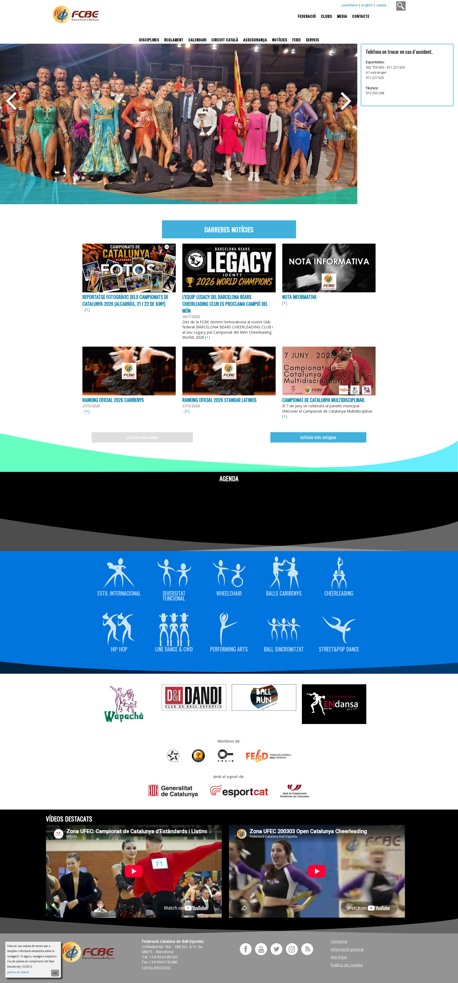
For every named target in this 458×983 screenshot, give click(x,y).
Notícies (279, 39)
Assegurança (255, 39)
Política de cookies (347, 964)
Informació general (347, 949)
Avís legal (339, 956)
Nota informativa (299, 296)
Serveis (312, 39)
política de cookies (18, 972)
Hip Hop (119, 648)
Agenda (229, 478)
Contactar (339, 941)
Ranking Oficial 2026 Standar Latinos (219, 399)
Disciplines (149, 39)
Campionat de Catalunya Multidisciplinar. (323, 399)
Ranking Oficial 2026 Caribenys (113, 399)
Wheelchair (229, 592)
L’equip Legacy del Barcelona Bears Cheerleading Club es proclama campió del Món (225, 303)
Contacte (360, 16)
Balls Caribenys (284, 592)
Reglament (173, 39)
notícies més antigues (318, 437)
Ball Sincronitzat (284, 648)
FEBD (296, 39)
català (381, 5)
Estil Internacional (119, 592)
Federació (307, 16)
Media (342, 16)
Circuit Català (225, 39)
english (367, 5)
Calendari (197, 39)
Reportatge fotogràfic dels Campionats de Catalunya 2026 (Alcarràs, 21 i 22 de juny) (125, 300)
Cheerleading (338, 592)
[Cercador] (401, 6)
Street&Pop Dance (339, 648)
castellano (349, 5)
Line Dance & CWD (174, 648)
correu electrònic (156, 967)
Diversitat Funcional (174, 595)
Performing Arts (229, 648)
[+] (87, 309)
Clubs (326, 16)
